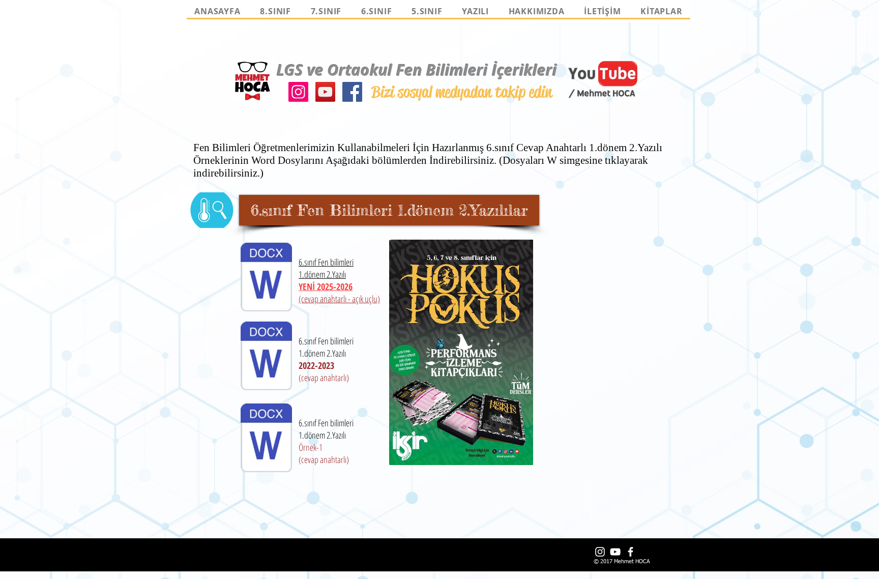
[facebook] (630, 551)
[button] (389, 210)
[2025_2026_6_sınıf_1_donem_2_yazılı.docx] (266, 278)
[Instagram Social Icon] (298, 92)
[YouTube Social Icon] (325, 92)
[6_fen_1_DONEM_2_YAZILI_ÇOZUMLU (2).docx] (266, 357)
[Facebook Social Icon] (352, 92)
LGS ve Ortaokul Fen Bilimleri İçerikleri (417, 70)
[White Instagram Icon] (600, 551)
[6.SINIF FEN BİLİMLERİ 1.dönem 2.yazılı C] (266, 439)
